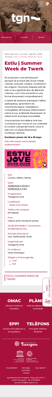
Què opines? (40, 368)
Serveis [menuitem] (41, 37)
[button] (47, 4)
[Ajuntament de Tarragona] (26, 22)
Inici (16, 54)
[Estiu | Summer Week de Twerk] (26, 158)
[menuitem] (25, 277)
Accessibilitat (11, 368)
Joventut (9, 57)
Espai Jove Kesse (18, 205)
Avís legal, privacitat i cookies (26, 370)
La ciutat (23, 54)
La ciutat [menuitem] (23, 37)
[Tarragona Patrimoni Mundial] (26, 362)
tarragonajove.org (17, 228)
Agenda (32, 54)
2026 (39, 54)
